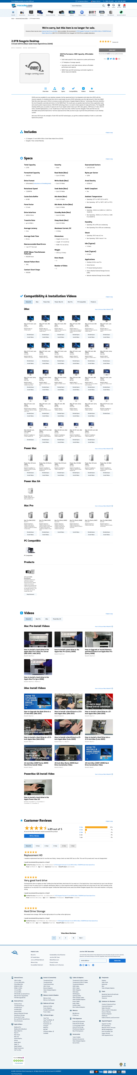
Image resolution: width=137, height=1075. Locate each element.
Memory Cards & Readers (51, 995)
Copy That (46, 1018)
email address (85, 960)
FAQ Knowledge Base (107, 1029)
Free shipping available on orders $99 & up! (22, 1)
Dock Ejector (46, 1023)
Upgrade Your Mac (106, 1023)
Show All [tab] (28, 302)
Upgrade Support (107, 1021)
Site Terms (47, 1071)
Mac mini (16, 1036)
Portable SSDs (18, 1009)
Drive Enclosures (18, 1021)
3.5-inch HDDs (17, 990)
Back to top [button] (109, 821)
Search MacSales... (77, 6)
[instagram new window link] (83, 965)
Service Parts (76, 1042)
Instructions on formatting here (42, 183)
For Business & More (83, 1)
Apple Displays (18, 1046)
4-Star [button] (81, 830)
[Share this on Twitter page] (111, 59)
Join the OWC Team (55, 957)
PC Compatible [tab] (81, 302)
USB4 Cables (76, 986)
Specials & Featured (107, 996)
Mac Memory (76, 1013)
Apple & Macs (18, 1024)
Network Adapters (48, 988)
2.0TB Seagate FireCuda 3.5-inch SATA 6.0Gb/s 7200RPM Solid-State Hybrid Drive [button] (74, 864)
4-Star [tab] (47, 846)
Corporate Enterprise (107, 1006)
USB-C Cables (76, 988)
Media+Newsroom (54, 960)
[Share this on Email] (119, 59)
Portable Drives (18, 1007)
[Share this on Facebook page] (114, 59)
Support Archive (106, 1033)
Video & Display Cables (78, 997)
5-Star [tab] (38, 846)
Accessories (76, 1034)
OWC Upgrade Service (107, 1035)
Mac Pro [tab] (70, 302)
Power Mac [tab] (46, 302)
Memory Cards (47, 998)
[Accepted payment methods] (107, 1072)
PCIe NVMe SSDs (18, 984)
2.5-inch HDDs (17, 992)
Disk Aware (46, 1022)
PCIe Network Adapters (78, 1029)
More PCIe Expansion (78, 1031)
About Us (33, 954)
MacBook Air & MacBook (20, 1029)
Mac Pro (16, 1033)
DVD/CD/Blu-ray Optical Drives (22, 993)
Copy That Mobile (47, 1020)
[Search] (103, 6)
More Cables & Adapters (79, 1007)
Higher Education (106, 1008)
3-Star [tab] (55, 846)
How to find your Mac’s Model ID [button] (103, 309)
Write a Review (34, 836)
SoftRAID (45, 1033)
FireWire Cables (76, 1005)
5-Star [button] (81, 827)
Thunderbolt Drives (19, 1005)
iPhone (16, 1040)
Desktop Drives (18, 1003)
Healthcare (104, 1015)
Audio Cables (76, 1003)
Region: (96, 1)
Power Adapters (47, 1008)
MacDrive (45, 1027)
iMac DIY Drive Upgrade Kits (21, 995)
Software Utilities (47, 1031)
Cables (45, 992)
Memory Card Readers (49, 1000)
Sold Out (112, 50)
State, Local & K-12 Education (109, 1010)
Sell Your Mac (17, 1050)
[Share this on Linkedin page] (108, 59)
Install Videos (30, 337)
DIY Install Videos (35, 957)
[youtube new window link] (86, 965)
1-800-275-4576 (109, 1)
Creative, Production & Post (109, 1004)
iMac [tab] (37, 302)
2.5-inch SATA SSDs (19, 982)
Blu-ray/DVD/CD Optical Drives (22, 1019)
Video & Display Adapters (49, 990)
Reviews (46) (115, 42)
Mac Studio (17, 1034)
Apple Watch (17, 1042)
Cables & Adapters (78, 977)
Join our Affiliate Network (37, 960)
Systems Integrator (107, 1013)
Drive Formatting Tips (107, 1031)
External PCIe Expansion (79, 1021)
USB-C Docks (46, 986)
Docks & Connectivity (49, 977)
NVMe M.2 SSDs (18, 986)
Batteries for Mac (47, 1006)
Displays (104, 980)
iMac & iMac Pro (18, 1031)
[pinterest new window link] (93, 965)
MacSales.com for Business (57, 965)
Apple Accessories (19, 1048)
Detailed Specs (30, 334)
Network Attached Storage (21, 1013)
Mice (103, 986)
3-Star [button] (81, 832)
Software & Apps (48, 1015)
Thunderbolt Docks (48, 980)
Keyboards (104, 984)
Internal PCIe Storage (78, 1027)
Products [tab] (93, 302)
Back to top (109, 132)
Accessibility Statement (37, 965)
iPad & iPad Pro (18, 1038)
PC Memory (76, 1015)
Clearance (104, 998)
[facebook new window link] (81, 965)
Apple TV (16, 1044)
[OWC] (22, 6)
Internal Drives (18, 977)
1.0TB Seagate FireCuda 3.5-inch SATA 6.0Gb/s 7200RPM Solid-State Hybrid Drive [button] (77, 920)
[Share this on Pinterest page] (117, 59)
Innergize (45, 1025)
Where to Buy (34, 962)
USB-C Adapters (77, 990)
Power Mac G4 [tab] (59, 302)
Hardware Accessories (78, 1039)
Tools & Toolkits (76, 1037)
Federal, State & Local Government (110, 1017)
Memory (75, 1010)
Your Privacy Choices (16, 1074)
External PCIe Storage (78, 1023)
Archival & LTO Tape (19, 1017)
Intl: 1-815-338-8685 (120, 1)
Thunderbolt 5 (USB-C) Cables (80, 980)
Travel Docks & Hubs (48, 984)
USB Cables (75, 992)
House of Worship (106, 1012)
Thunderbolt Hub (47, 982)
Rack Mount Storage (19, 1015)
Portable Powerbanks (48, 1010)
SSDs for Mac (17, 980)
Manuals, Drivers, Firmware (108, 1027)
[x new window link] (89, 965)
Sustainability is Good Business (57, 954)
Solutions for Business (108, 1001)
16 (73, 938)
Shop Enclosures (30, 594)
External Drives (18, 1001)
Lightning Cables (77, 995)
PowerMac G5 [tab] (57, 619)
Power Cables (46, 1012)
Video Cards (105, 982)
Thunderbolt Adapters (78, 984)
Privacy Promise (54, 962)
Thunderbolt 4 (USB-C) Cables (80, 982)
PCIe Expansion (77, 1018)
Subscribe (117, 960)
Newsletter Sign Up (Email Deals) (110, 994)
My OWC (45, 1029)
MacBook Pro (17, 1027)
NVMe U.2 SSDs (18, 988)
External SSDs (17, 1011)
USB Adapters (76, 993)
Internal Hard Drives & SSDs (49, 31)
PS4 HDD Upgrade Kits (19, 997)
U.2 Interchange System (79, 1025)
